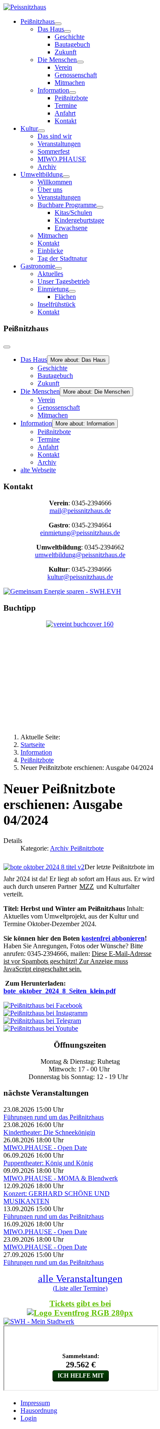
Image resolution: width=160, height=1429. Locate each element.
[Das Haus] (67, 31)
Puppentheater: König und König (48, 1163)
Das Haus (51, 29)
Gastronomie (37, 266)
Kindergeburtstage (79, 220)
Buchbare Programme (67, 205)
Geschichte (69, 36)
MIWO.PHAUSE (62, 159)
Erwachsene (71, 227)
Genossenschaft (76, 75)
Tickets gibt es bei (80, 1303)
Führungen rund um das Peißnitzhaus (53, 1117)
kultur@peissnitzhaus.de (80, 577)
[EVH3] (62, 591)
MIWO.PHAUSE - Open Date (45, 1147)
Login (28, 1418)
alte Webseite (38, 470)
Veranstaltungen (59, 143)
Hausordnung (38, 1410)
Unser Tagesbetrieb (64, 281)
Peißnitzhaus (37, 21)
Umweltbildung (41, 174)
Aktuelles (50, 273)
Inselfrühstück (57, 304)
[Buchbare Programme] (99, 207)
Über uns (50, 189)
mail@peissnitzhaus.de (80, 510)
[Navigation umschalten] (6, 347)
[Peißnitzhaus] (58, 24)
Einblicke (50, 250)
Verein (63, 67)
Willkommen (55, 182)
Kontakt (65, 120)
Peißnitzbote (71, 97)
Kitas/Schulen (73, 212)
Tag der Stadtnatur (62, 258)
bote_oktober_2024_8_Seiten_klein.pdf (59, 991)
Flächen (65, 296)
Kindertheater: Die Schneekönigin (49, 1132)
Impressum (35, 1402)
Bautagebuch (72, 44)
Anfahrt (65, 113)
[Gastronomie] (58, 268)
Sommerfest (54, 151)
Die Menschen (57, 59)
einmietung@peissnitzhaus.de (80, 532)
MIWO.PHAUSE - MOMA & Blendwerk (60, 1178)
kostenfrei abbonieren (113, 938)
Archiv (47, 166)
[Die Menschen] (80, 62)
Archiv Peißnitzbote (77, 848)
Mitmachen (70, 82)
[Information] (72, 92)
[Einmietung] (72, 291)
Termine (66, 105)
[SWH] (38, 1321)
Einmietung (53, 289)
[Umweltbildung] (66, 176)
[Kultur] (41, 131)
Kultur (29, 128)
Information (53, 90)
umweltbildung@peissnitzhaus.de (80, 554)
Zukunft (65, 52)
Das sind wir (55, 136)
